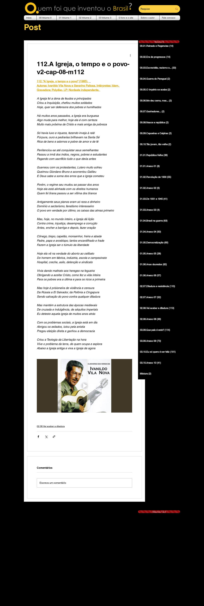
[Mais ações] (130, 55)
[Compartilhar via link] (53, 436)
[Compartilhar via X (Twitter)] (46, 436)
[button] (46, 17)
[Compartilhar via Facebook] (38, 436)
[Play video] (84, 386)
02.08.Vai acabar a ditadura (51, 426)
